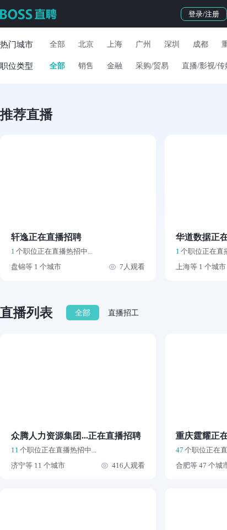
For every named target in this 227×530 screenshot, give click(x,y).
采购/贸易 (152, 66)
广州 (143, 44)
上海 (114, 44)
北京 (86, 44)
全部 (57, 44)
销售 (86, 66)
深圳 (172, 44)
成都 (200, 44)
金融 (114, 66)
